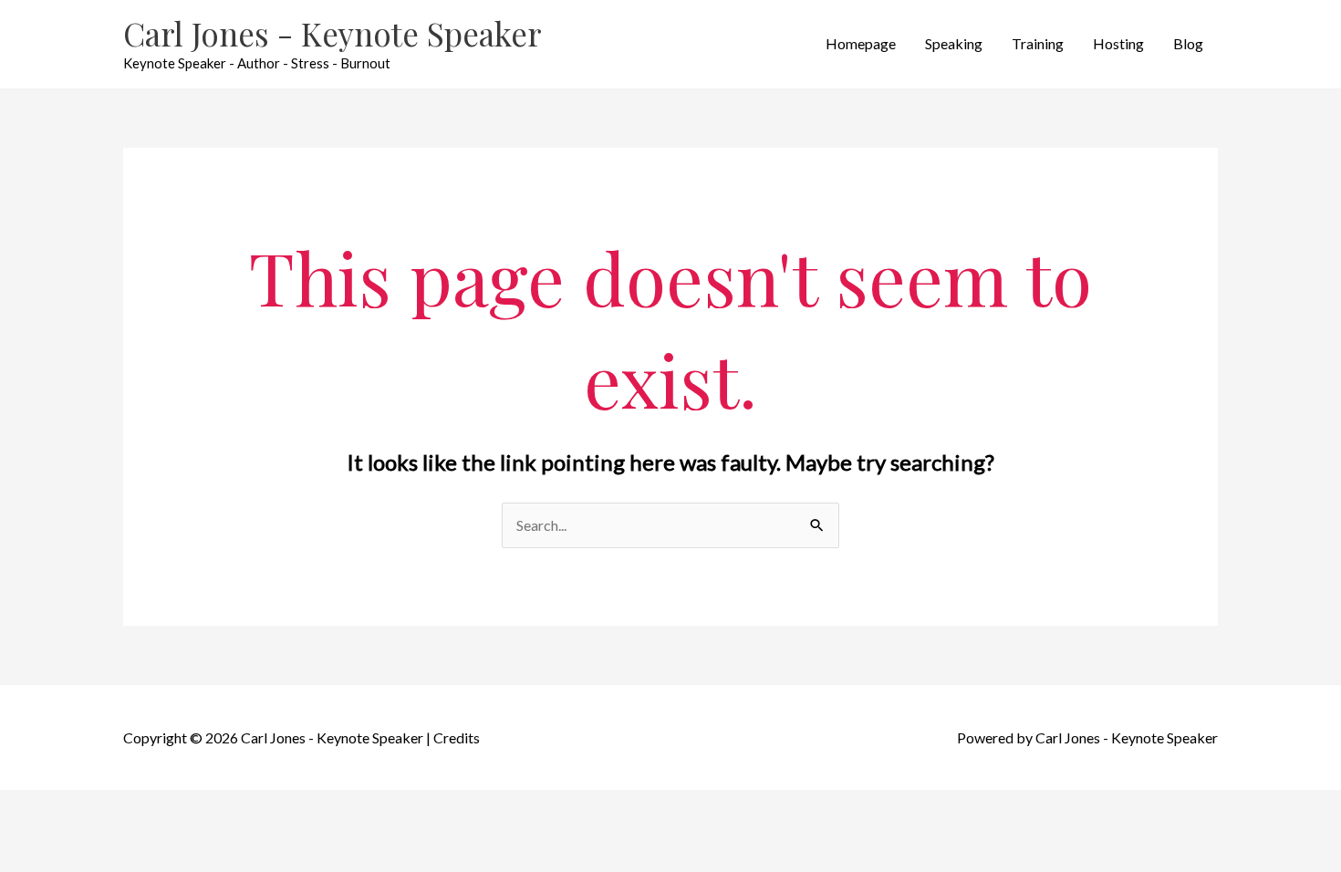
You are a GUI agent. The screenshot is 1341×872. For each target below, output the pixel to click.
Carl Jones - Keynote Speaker (332, 33)
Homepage (861, 43)
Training (1038, 43)
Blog (1188, 43)
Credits (456, 737)
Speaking (953, 43)
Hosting (1118, 43)
